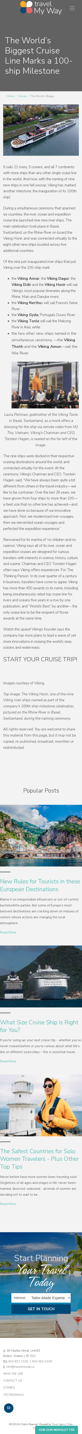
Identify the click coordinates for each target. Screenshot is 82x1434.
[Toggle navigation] (72, 8)
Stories (22, 96)
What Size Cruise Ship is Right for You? (39, 1026)
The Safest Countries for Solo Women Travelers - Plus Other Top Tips (39, 1159)
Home (10, 96)
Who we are (13, 1373)
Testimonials (13, 1395)
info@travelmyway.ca (20, 1366)
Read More (8, 932)
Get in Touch (41, 1309)
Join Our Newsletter (56, 1430)
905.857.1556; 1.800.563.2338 (30, 1361)
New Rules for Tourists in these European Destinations (40, 885)
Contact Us (12, 1380)
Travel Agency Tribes (62, 1424)
